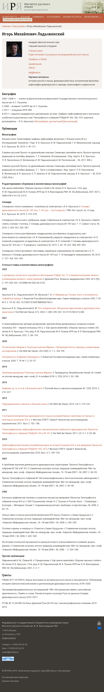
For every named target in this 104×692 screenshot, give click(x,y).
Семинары (38, 17)
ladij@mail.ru (34, 72)
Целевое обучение (10, 681)
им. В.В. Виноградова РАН (36, 10)
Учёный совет (36, 51)
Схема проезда (9, 638)
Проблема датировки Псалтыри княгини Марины (27, 372)
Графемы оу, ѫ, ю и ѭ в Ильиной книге (22, 388)
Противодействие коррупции (15, 677)
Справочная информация (17, 20)
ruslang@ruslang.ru (10, 652)
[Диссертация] (70, 121)
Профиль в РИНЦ (38, 59)
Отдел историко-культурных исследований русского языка (59, 54)
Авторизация (64, 671)
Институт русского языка (37, 5)
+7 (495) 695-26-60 (19, 644)
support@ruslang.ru (49, 671)
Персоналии (18, 26)
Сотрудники (53, 17)
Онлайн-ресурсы (72, 17)
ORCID (32, 68)
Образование (91, 17)
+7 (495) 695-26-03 (15, 648)
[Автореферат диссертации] (48, 121)
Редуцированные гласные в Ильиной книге (24, 404)
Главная (6, 26)
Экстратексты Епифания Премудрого (21, 357)
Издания (25, 17)
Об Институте (9, 17)
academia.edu (35, 64)
